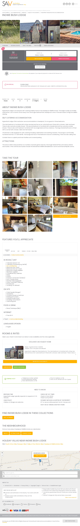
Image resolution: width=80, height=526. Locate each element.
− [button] (2, 455)
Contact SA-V (8, 485)
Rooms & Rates (15, 45)
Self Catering (8, 417)
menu (73, 4)
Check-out (63, 53)
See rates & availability (40, 361)
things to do (26, 433)
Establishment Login (55, 485)
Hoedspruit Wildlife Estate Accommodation (52, 12)
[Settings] (69, 4)
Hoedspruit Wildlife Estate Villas (53, 444)
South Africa (5, 12)
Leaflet (70, 469)
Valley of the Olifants (33, 12)
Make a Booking (48, 45)
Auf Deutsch (40, 67)
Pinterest (32, 504)
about (6, 433)
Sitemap (4, 522)
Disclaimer (16, 485)
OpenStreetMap (77, 469)
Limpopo (24, 12)
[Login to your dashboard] (67, 4)
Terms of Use (45, 485)
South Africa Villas (11, 444)
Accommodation (15, 12)
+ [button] (2, 453)
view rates (7, 367)
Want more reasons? (70, 497)
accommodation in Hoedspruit (35, 121)
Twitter (25, 504)
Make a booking (40, 455)
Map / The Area (27, 45)
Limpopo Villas (22, 444)
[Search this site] (64, 4)
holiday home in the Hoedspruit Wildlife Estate (44, 111)
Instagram (17, 504)
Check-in (39, 53)
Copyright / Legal (35, 485)
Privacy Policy (25, 485)
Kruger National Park (38, 112)
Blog (39, 504)
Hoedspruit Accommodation (9, 10)
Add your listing (70, 521)
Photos (36, 45)
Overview (5, 45)
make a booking (19, 367)
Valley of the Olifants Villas (35, 444)
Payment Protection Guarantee (20, 73)
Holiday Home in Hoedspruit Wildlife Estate (39, 10)
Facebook (8, 504)
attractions (15, 433)
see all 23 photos (65, 216)
